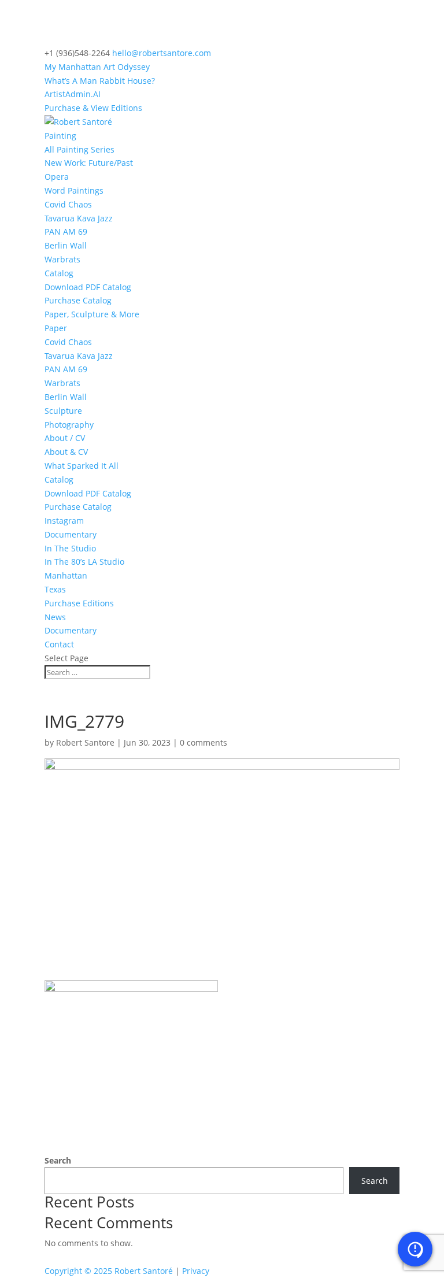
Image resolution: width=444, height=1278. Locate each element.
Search (58, 1160)
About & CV (66, 451)
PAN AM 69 (66, 231)
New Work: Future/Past (89, 162)
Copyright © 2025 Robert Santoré (109, 1270)
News (55, 617)
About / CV (65, 437)
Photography (69, 424)
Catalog (59, 273)
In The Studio (70, 548)
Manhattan (66, 575)
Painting (60, 135)
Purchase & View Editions (93, 107)
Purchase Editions (79, 603)
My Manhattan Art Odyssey (97, 66)
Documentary (71, 534)
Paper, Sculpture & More (92, 314)
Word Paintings (74, 190)
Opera (57, 176)
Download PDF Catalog (88, 286)
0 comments (203, 742)
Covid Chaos (68, 204)
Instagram (64, 520)
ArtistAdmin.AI (73, 93)
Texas (55, 589)
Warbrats (62, 259)
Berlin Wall (66, 245)
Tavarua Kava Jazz (79, 218)
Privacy (195, 1270)
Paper (56, 328)
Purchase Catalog (78, 300)
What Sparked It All (82, 465)
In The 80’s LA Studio (84, 561)
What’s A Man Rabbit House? (100, 80)
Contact (59, 644)
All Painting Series (79, 149)
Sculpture (63, 410)
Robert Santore (85, 742)
